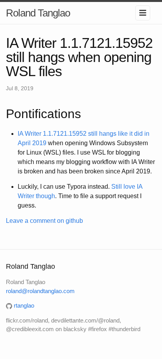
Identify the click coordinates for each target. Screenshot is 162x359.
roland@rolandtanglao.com (40, 291)
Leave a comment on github (44, 220)
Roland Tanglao (38, 13)
